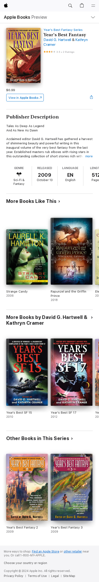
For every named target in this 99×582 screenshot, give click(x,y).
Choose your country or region (25, 563)
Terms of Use (37, 576)
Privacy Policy (13, 576)
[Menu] (93, 6)
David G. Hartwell (57, 40)
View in (23, 98)
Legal (55, 576)
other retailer (73, 551)
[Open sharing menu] (91, 98)
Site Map (69, 576)
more (89, 156)
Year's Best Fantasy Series (63, 30)
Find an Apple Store (45, 551)
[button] (70, 6)
